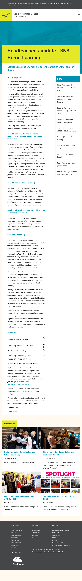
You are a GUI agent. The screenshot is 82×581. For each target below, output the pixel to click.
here (65, 3)
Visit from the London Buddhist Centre (65, 155)
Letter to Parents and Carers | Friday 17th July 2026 (66, 110)
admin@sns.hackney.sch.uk (61, 545)
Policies (13, 533)
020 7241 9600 (57, 543)
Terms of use (36, 533)
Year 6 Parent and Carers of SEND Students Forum (66, 129)
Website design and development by (48, 552)
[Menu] (79, 15)
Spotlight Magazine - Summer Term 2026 (65, 120)
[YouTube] (16, 552)
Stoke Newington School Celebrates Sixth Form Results (66, 99)
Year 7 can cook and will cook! (66, 147)
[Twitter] (12, 552)
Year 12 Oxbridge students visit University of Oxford (67, 173)
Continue (15, 6)
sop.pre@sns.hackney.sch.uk (18, 384)
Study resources (16, 530)
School (41, 19)
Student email (16, 543)
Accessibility (36, 530)
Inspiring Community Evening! (65, 138)
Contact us (15, 540)
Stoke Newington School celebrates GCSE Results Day (66, 88)
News (59, 79)
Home (20, 15)
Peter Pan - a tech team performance (66, 164)
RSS (33, 538)
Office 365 (14, 545)
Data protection (16, 535)
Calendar (14, 538)
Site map (35, 535)
